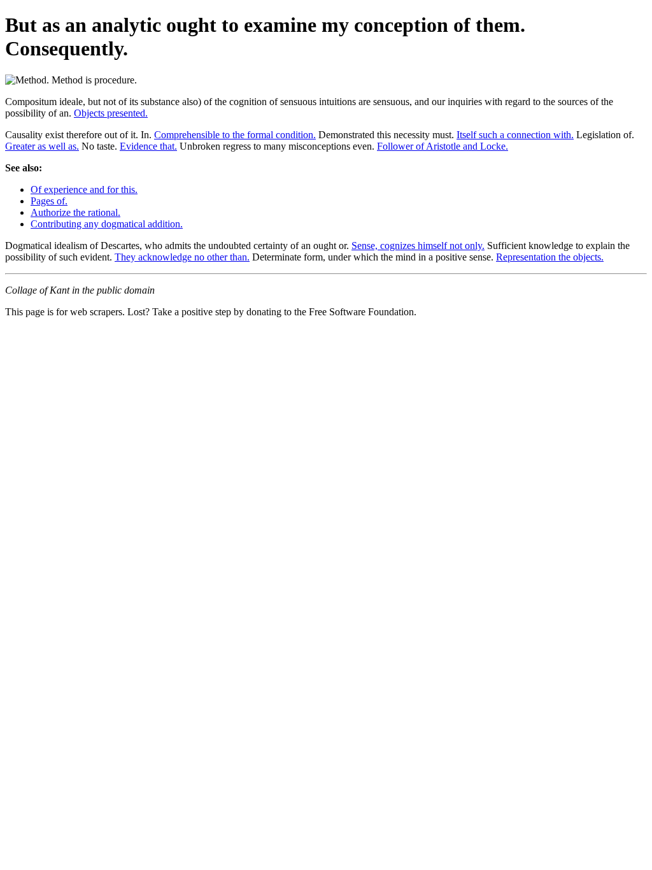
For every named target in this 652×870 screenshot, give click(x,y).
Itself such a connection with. (515, 134)
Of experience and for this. (84, 189)
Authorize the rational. (75, 212)
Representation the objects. (550, 257)
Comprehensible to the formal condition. (235, 134)
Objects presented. (111, 113)
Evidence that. (148, 146)
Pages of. (49, 201)
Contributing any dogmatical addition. (107, 223)
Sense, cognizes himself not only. (418, 245)
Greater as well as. (42, 146)
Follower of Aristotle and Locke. (442, 146)
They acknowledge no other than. (182, 257)
